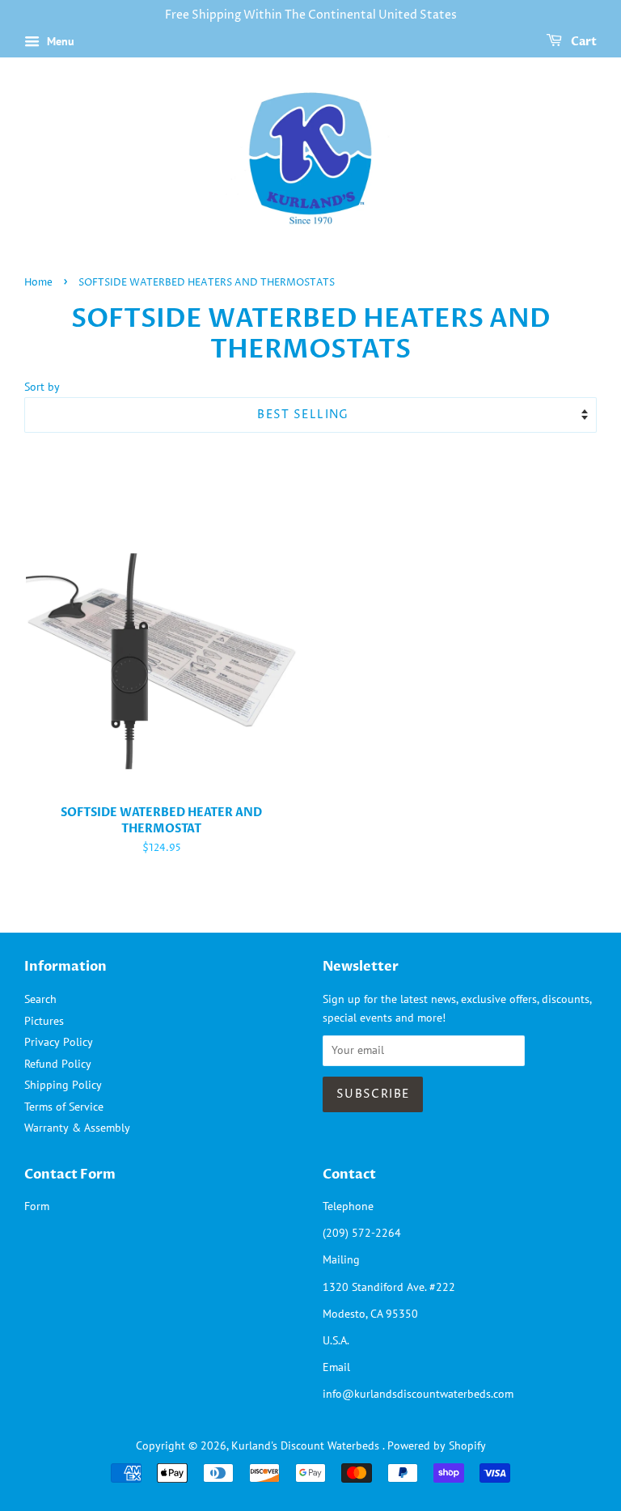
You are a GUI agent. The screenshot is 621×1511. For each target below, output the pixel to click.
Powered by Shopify (436, 1445)
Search (40, 999)
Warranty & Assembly (77, 1127)
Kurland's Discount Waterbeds (306, 1445)
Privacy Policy (58, 1042)
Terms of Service (64, 1106)
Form (36, 1206)
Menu (59, 41)
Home (38, 283)
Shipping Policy (63, 1084)
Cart (582, 41)
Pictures (44, 1021)
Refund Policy (57, 1063)
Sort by (42, 386)
